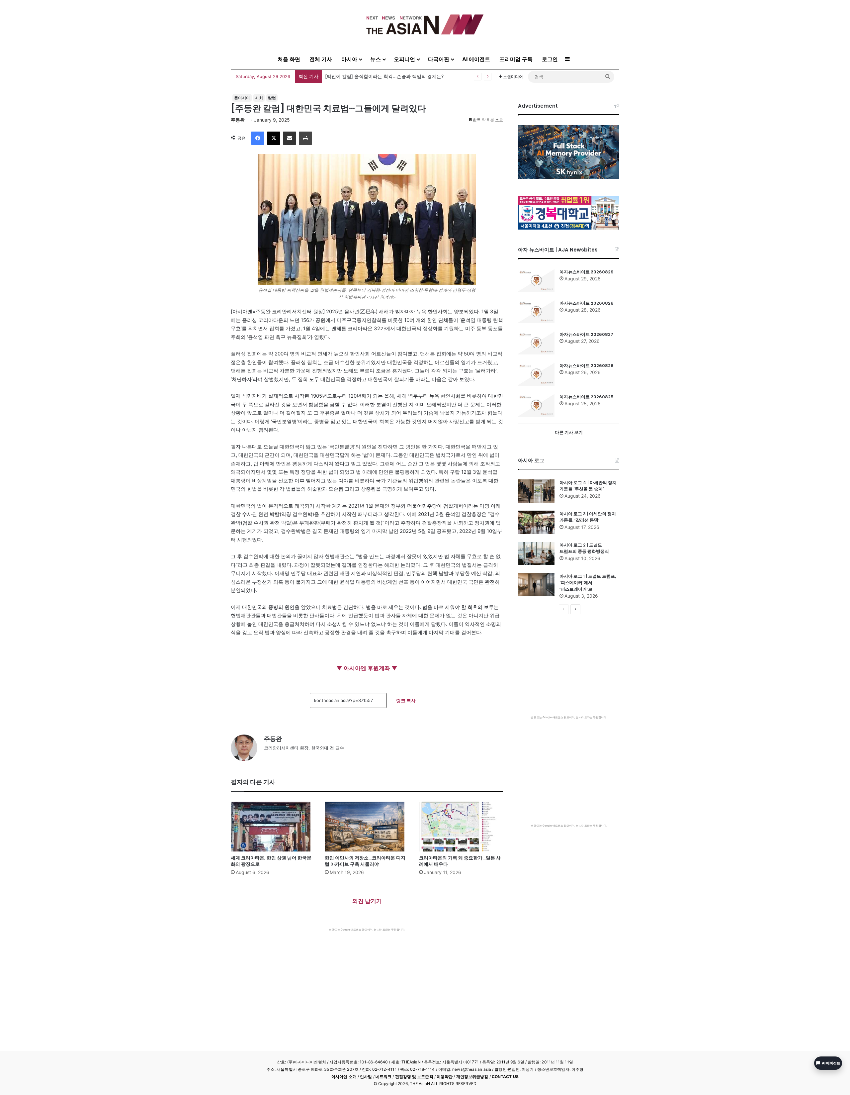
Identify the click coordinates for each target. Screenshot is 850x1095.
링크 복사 (406, 700)
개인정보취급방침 (472, 1076)
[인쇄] (305, 138)
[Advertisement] (367, 981)
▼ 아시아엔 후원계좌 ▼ (366, 668)
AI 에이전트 (476, 59)
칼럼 (272, 97)
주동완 (238, 120)
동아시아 (242, 97)
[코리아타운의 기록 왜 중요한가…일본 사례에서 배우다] (461, 826)
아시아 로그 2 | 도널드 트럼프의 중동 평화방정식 (584, 548)
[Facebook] (257, 138)
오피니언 (404, 59)
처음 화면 (289, 59)
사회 (259, 97)
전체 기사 (320, 59)
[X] (273, 138)
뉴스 (375, 59)
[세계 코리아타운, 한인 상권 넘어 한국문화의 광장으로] (273, 826)
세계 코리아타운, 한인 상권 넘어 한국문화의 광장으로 (271, 860)
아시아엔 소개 (344, 1076)
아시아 (349, 59)
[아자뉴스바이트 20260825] (536, 405)
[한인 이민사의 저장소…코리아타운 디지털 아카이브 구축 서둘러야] (367, 826)
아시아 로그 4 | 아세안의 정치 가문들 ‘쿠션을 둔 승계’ (588, 485)
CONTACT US (505, 1076)
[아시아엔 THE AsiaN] (425, 24)
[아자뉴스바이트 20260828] (536, 311)
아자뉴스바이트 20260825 (586, 397)
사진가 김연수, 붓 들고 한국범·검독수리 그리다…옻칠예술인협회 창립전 (399, 76)
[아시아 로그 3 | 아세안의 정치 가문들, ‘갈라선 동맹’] (536, 522)
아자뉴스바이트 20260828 (586, 303)
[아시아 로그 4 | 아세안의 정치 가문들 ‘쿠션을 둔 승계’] (536, 491)
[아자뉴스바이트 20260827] (536, 342)
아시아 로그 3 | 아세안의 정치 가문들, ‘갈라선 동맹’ (587, 517)
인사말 (366, 1076)
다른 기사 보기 (569, 432)
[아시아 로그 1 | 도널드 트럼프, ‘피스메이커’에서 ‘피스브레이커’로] (536, 584)
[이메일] (289, 138)
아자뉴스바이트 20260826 (586, 365)
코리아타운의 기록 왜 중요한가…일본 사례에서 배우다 (460, 860)
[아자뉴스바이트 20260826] (536, 374)
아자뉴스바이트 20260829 (586, 272)
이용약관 (445, 1076)
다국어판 (438, 59)
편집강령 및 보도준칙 (414, 1076)
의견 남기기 (367, 901)
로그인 (550, 59)
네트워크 (383, 1076)
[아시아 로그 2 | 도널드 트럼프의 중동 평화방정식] (536, 553)
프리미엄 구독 (516, 59)
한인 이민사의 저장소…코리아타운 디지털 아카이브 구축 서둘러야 (365, 860)
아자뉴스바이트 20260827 (586, 334)
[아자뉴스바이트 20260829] (536, 280)
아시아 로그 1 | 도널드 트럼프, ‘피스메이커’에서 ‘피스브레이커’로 (587, 582)
